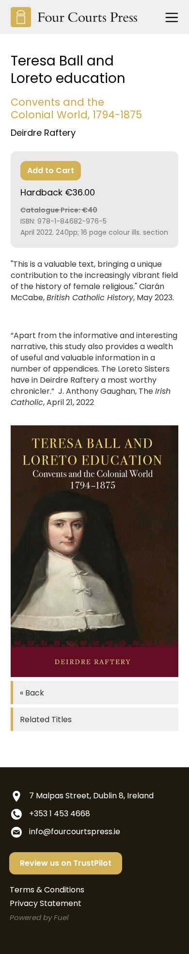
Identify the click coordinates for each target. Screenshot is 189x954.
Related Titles (46, 719)
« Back (32, 692)
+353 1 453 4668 (59, 813)
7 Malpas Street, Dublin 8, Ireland (91, 795)
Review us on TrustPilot (65, 863)
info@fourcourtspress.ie (74, 831)
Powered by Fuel (39, 917)
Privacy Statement (45, 903)
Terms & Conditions (47, 889)
